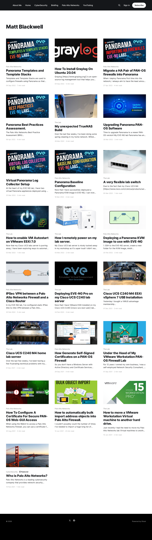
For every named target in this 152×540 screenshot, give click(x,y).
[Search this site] (119, 5)
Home (28, 5)
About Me (17, 5)
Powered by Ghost (139, 521)
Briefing (54, 5)
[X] (70, 520)
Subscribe (139, 5)
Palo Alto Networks (70, 5)
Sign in (127, 5)
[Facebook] (74, 520)
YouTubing (88, 5)
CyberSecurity (40, 5)
